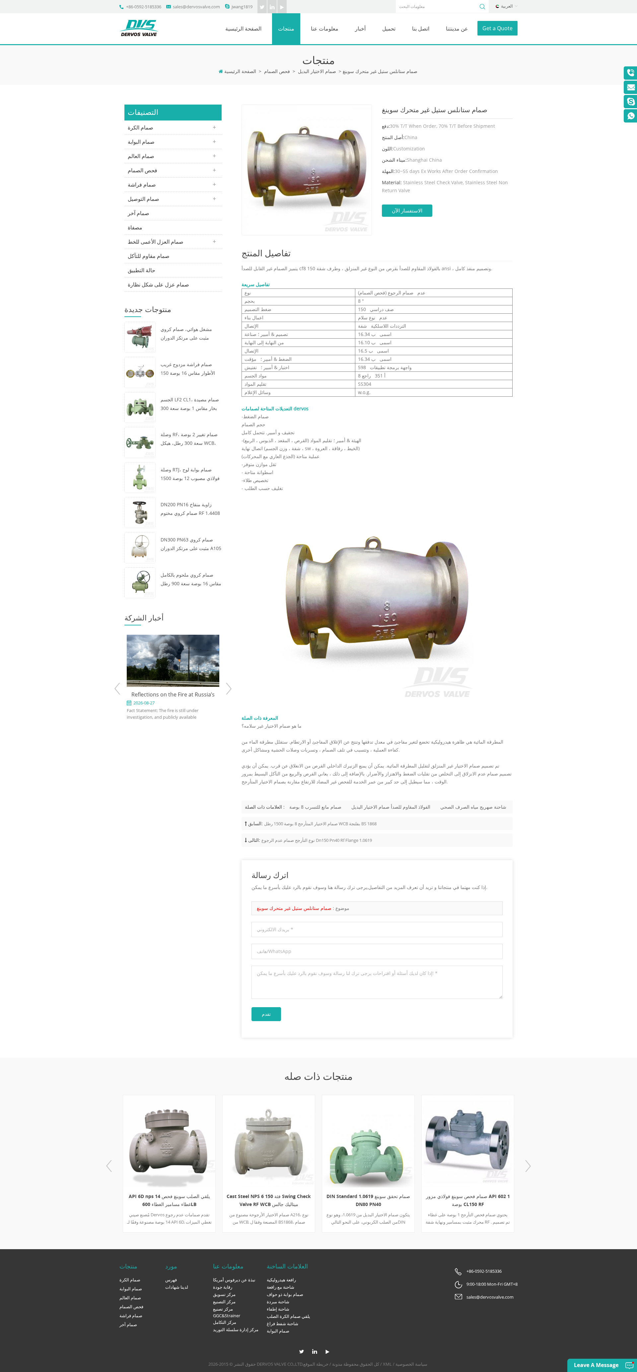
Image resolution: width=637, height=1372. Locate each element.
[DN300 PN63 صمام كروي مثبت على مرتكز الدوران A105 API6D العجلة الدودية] (140, 547)
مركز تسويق (224, 1294)
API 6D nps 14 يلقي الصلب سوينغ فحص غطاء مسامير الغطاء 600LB (169, 1200)
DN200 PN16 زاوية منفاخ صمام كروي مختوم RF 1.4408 (190, 508)
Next (228, 688)
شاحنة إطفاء (278, 1309)
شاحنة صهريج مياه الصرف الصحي (473, 807)
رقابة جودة (222, 1287)
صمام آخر (138, 213)
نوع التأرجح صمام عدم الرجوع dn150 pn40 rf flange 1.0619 (316, 840)
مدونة (337, 1364)
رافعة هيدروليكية (281, 1280)
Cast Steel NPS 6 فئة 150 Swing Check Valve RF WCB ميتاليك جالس (269, 1200)
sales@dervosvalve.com (196, 7)
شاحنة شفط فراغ (282, 1324)
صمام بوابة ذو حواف (285, 1294)
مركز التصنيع (224, 1302)
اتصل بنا (420, 28)
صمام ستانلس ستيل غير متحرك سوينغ (294, 908)
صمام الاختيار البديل (317, 71)
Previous (117, 688)
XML (387, 1364)
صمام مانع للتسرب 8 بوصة (315, 807)
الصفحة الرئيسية (243, 28)
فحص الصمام (277, 71)
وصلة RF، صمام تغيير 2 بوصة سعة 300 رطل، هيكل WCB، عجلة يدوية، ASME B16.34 (189, 439)
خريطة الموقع (315, 1364)
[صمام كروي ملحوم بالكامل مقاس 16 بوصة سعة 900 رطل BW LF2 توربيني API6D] (140, 582)
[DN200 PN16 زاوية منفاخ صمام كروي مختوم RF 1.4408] (140, 512)
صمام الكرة (140, 127)
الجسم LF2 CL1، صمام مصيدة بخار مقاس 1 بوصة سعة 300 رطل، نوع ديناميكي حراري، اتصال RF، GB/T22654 (190, 404)
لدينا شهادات (176, 1287)
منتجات (286, 28)
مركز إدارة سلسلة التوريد (235, 1329)
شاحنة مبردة (278, 1302)
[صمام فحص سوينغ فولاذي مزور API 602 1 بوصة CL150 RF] (468, 1141)
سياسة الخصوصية (411, 1364)
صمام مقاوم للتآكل (149, 256)
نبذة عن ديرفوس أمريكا (234, 1280)
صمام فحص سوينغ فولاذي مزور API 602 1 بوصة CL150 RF (468, 1200)
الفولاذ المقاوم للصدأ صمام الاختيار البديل (390, 807)
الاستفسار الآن (407, 210)
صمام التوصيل (143, 198)
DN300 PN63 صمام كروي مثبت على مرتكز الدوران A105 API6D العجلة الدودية (191, 544)
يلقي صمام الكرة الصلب (288, 1316)
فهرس (171, 1280)
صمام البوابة (141, 141)
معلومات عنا (324, 28)
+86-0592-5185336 (143, 7)
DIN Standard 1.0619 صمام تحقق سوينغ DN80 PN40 (368, 1200)
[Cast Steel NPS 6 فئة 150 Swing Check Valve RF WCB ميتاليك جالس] (269, 1141)
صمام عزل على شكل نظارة (158, 284)
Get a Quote (497, 28)
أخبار (360, 28)
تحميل (388, 28)
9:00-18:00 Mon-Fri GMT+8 (492, 1284)
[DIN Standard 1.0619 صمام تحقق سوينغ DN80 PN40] (368, 1141)
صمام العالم (141, 156)
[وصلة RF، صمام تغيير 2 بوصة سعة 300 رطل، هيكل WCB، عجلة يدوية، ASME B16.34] (140, 442)
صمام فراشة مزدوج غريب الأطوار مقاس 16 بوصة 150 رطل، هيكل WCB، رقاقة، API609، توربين (188, 369)
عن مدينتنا (457, 28)
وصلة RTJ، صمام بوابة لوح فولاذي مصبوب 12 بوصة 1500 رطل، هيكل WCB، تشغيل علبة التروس (190, 474)
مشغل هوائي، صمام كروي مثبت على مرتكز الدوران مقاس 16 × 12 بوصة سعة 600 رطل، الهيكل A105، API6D (191, 334)
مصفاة (135, 227)
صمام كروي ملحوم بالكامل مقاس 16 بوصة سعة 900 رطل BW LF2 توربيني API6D (191, 580)
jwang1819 (242, 7)
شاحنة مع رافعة (280, 1287)
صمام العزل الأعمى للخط (155, 241)
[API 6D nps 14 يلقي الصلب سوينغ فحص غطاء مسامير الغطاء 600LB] (169, 1141)
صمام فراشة (142, 184)
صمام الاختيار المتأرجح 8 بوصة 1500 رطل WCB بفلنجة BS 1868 (320, 824)
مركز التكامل (224, 1322)
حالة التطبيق (141, 270)
